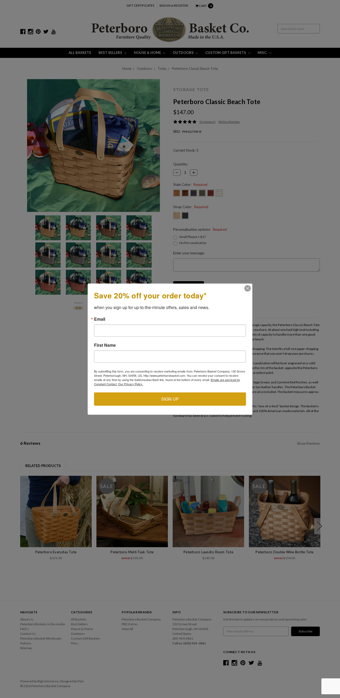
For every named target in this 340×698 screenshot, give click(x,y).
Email (99, 319)
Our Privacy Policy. (130, 384)
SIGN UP (170, 399)
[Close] (247, 288)
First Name (105, 345)
